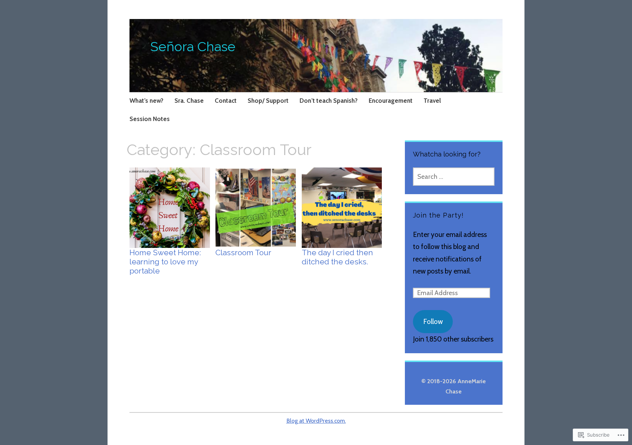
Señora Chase (193, 46)
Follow (433, 321)
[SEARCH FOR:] (453, 176)
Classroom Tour (243, 252)
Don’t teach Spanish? (329, 100)
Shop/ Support (268, 100)
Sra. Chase (189, 100)
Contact (226, 100)
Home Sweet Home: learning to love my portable (165, 261)
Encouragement (391, 100)
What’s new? (146, 100)
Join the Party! (438, 215)
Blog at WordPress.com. (316, 420)
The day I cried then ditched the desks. (337, 257)
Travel (432, 100)
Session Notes (149, 118)
